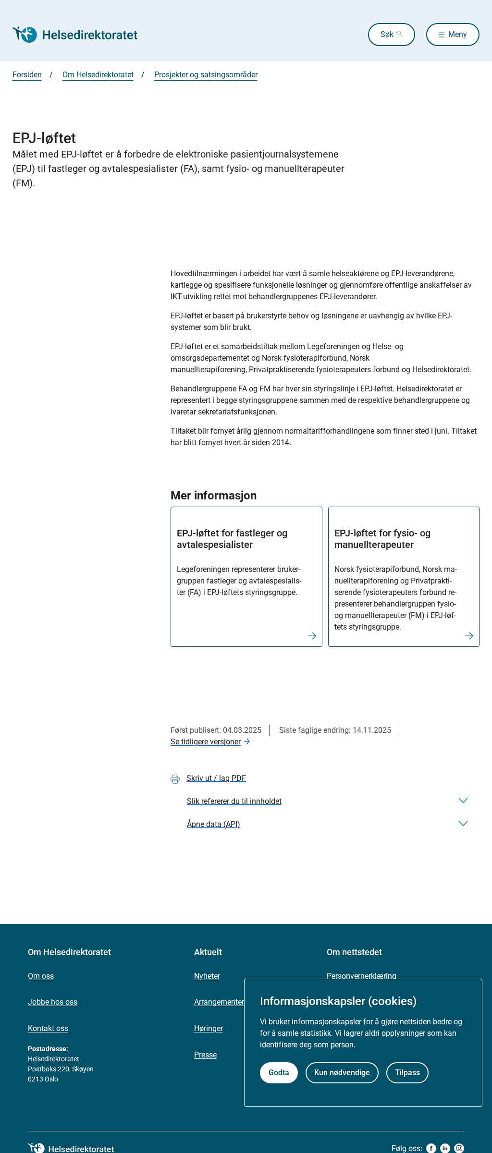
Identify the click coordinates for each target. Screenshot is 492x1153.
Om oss (41, 976)
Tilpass (407, 1072)
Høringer (208, 1028)
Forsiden (27, 74)
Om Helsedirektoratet (98, 74)
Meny (457, 34)
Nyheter (207, 976)
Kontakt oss (48, 1028)
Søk (387, 34)
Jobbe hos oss (52, 1002)
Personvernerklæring (361, 976)
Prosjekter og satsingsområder (206, 74)
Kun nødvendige (342, 1072)
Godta (279, 1072)
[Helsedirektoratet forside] (81, 34)
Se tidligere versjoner (206, 741)
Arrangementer (219, 1002)
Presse (205, 1054)
